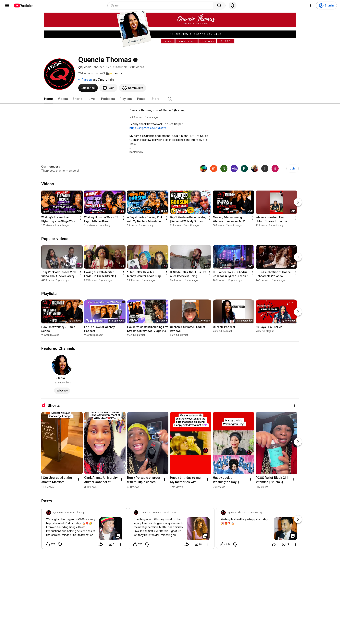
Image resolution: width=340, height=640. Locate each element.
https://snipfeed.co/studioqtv (147, 128)
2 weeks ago (169, 512)
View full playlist (50, 335)
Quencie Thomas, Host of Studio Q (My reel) (157, 110)
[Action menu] (121, 544)
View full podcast (93, 335)
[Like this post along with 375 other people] (48, 544)
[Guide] (7, 5)
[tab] (48, 99)
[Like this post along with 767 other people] (135, 544)
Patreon (86, 79)
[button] (136, 152)
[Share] (101, 544)
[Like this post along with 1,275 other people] (222, 544)
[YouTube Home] (23, 5)
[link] (84, 529)
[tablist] (170, 99)
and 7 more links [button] (103, 79)
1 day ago (80, 512)
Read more (136, 151)
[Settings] (310, 5)
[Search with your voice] (233, 5)
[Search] (219, 5)
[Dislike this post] (60, 544)
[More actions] (81, 218)
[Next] (298, 202)
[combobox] (161, 5)
